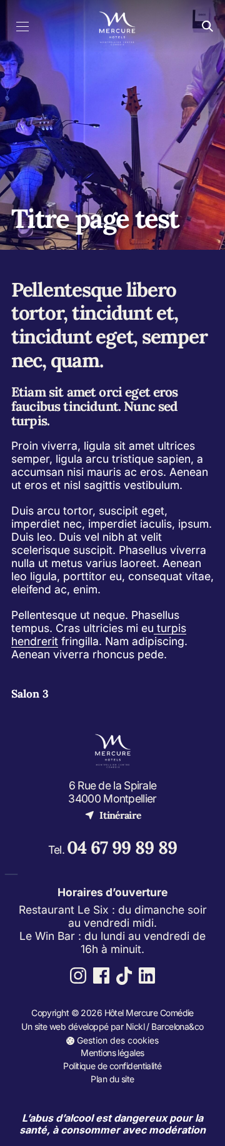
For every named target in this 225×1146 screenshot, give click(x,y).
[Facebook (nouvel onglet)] (100, 975)
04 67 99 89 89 (122, 847)
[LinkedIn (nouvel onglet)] (147, 975)
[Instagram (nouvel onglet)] (78, 975)
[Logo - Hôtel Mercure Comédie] (117, 26)
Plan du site (112, 1079)
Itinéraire (112, 814)
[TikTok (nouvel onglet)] (124, 975)
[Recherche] (207, 27)
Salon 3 (30, 693)
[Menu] (22, 26)
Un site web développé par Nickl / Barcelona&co (112, 1027)
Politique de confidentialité (112, 1065)
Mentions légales (112, 1052)
